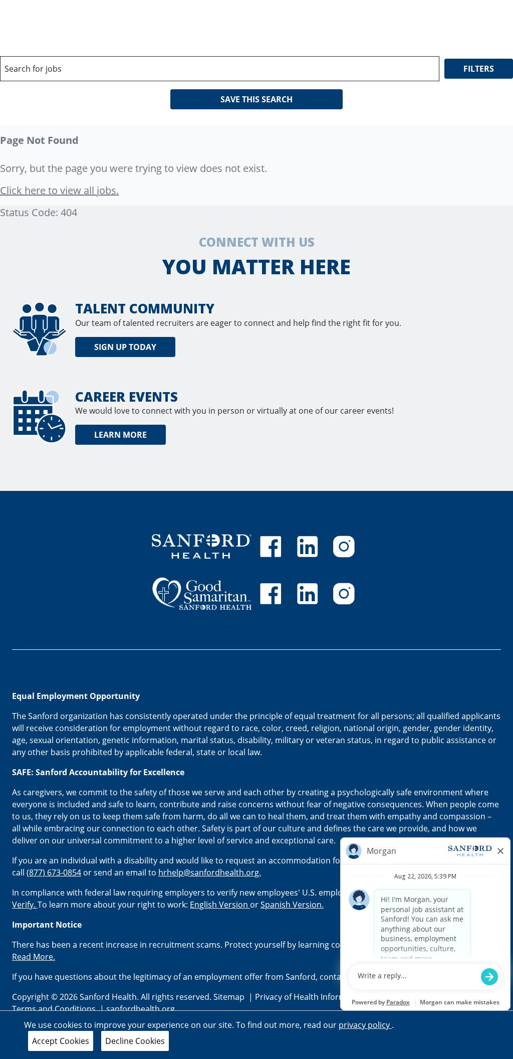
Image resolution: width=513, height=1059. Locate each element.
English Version (220, 904)
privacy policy (365, 1024)
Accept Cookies (60, 1040)
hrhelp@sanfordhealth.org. (209, 872)
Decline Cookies (135, 1040)
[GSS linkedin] (307, 594)
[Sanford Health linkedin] (307, 547)
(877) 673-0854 (54, 872)
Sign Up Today (125, 346)
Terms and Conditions (55, 1008)
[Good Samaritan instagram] (343, 594)
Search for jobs (33, 68)
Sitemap (228, 996)
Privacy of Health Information (311, 996)
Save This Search (256, 99)
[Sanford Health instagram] (343, 547)
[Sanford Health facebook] (270, 547)
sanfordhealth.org (140, 1008)
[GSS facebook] (270, 594)
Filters (478, 68)
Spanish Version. (292, 904)
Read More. (33, 956)
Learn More (120, 434)
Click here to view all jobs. (59, 190)
